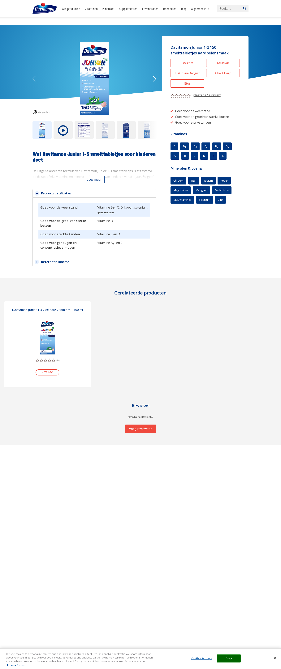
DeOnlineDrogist (187, 73)
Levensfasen (150, 9)
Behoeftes (169, 9)
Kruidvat (223, 63)
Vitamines (91, 9)
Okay (229, 658)
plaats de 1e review (207, 95)
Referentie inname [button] (55, 262)
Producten (48, 21)
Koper (224, 180)
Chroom (178, 180)
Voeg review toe (140, 429)
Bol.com (187, 63)
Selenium (204, 199)
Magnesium (180, 190)
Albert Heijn (222, 73)
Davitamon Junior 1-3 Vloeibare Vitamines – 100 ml (47, 310)
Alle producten (71, 9)
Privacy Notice (16, 665)
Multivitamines (182, 199)
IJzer (194, 180)
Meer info (47, 372)
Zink (220, 199)
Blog (184, 9)
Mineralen (108, 9)
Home (35, 21)
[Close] (275, 658)
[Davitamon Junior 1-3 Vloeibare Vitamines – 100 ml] (47, 336)
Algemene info (200, 9)
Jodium (208, 180)
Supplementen (128, 9)
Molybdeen (222, 190)
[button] (94, 179)
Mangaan (201, 190)
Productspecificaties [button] (56, 193)
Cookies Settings (201, 658)
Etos (187, 83)
